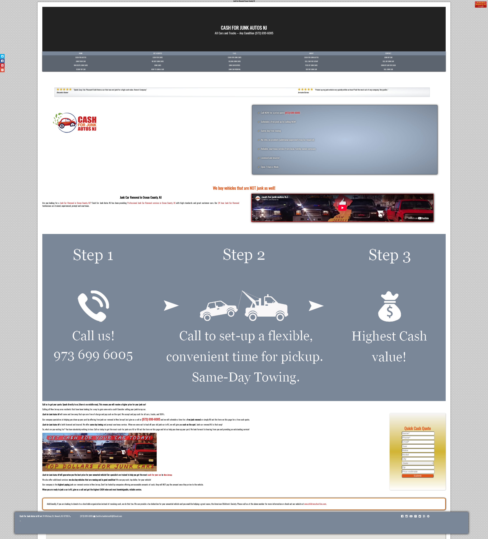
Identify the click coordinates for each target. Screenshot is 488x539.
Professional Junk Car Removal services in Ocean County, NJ (151, 202)
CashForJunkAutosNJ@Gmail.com (109, 516)
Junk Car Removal (235, 69)
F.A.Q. (234, 53)
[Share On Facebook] (2, 61)
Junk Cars (157, 65)
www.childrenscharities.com (315, 503)
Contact (388, 53)
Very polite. (142, 89)
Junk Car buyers (234, 65)
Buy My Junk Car (311, 69)
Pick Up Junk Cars (311, 65)
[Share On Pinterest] (2, 65)
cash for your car (154, 474)
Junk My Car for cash (388, 65)
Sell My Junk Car (388, 61)
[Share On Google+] (2, 70)
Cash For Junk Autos (311, 57)
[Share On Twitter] (2, 56)
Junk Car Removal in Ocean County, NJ (75, 202)
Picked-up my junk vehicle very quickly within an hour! (93, 89)
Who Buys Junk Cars (81, 65)
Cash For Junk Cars (234, 57)
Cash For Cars (158, 57)
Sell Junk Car (388, 69)
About (311, 53)
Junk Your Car (81, 61)
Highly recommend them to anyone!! (382, 89)
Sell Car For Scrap (311, 61)
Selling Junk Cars (234, 61)
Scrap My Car (81, 69)
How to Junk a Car (157, 69)
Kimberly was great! (322, 89)
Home (80, 53)
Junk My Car (388, 57)
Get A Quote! (157, 53)
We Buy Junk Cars (158, 61)
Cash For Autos (80, 57)
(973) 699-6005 (292, 112)
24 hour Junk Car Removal (228, 202)
